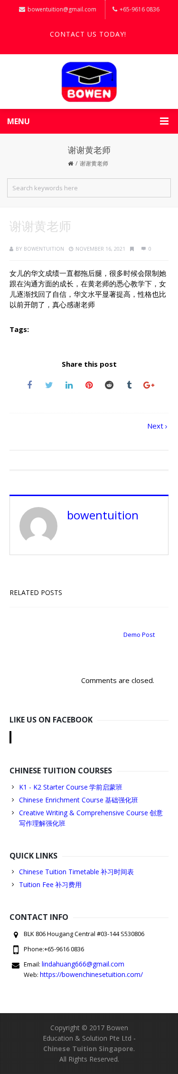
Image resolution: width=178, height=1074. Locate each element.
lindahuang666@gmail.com (83, 963)
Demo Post (139, 634)
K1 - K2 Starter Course (53, 786)
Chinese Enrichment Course (61, 799)
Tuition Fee (36, 884)
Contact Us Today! (88, 34)
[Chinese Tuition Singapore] (89, 81)
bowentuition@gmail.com (62, 9)
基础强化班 (121, 799)
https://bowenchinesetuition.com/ (91, 974)
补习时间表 (117, 871)
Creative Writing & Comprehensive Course (83, 812)
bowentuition (44, 248)
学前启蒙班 (105, 786)
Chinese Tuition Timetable (59, 871)
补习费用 (68, 884)
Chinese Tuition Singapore (88, 1048)
